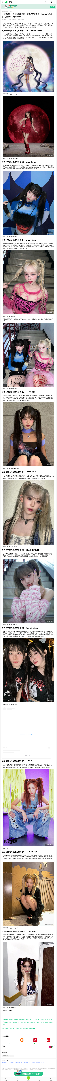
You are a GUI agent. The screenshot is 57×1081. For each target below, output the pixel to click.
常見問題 (38, 1062)
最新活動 (12, 1062)
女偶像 (11, 1055)
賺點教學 (33, 1062)
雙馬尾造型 (5, 1055)
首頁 (3, 11)
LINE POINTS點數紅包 (25, 1062)
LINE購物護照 (17, 1062)
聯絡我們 (42, 1062)
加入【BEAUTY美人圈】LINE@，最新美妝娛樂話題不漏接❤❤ (18, 1028)
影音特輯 (7, 11)
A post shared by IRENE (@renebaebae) (26, 755)
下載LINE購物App (5, 1062)
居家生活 (11, 11)
